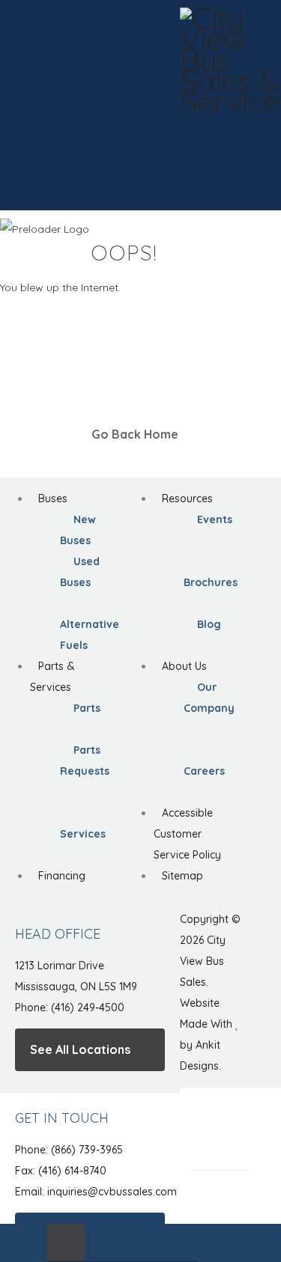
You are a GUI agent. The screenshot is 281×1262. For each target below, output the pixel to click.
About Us (184, 666)
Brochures (211, 582)
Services (83, 834)
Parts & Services (52, 676)
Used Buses (80, 572)
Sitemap (182, 876)
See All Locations (81, 1049)
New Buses (78, 530)
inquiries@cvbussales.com (112, 1191)
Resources (187, 498)
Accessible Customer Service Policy (187, 834)
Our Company (209, 697)
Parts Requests (84, 760)
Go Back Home (136, 434)
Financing (61, 876)
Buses (52, 498)
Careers (204, 771)
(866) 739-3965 (87, 1149)
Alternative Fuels (89, 635)
